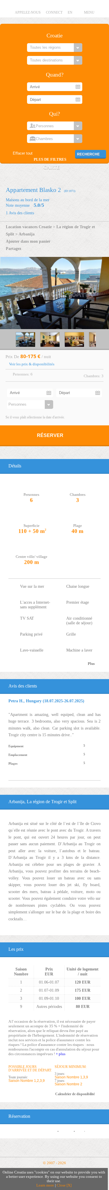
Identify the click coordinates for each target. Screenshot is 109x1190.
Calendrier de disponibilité (75, 1094)
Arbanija (27, 234)
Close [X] (64, 1185)
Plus (91, 664)
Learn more (45, 1185)
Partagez (13, 248)
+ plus (60, 1054)
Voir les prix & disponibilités (31, 364)
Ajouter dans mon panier (28, 241)
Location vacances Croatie (29, 226)
